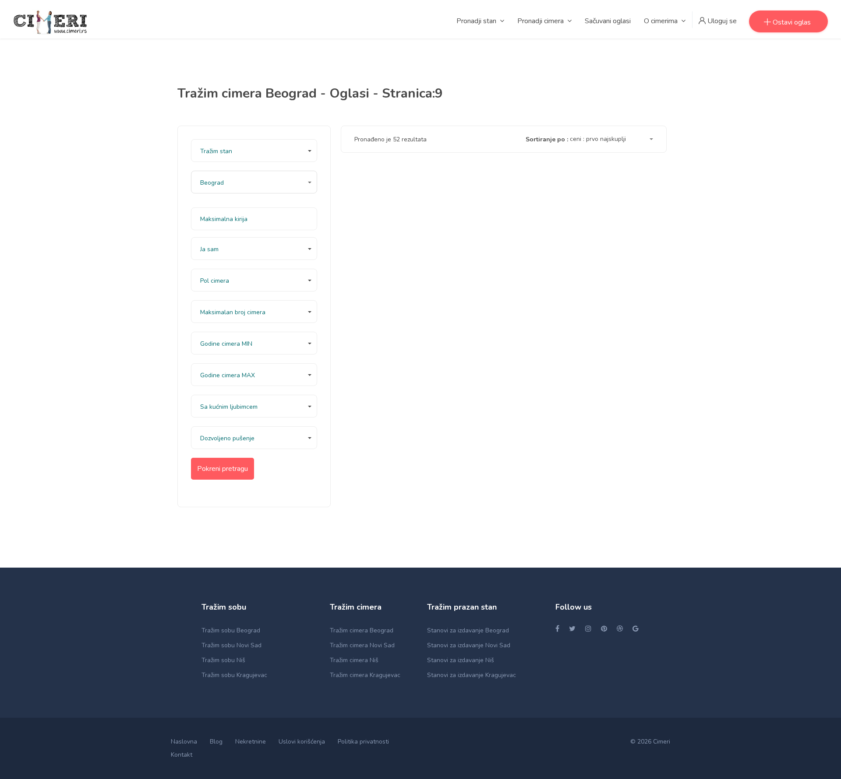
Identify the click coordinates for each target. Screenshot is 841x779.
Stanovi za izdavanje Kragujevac (471, 675)
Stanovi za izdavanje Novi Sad (468, 645)
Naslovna (184, 741)
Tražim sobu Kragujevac (234, 675)
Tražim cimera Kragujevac (365, 675)
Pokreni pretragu (222, 469)
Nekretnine (250, 741)
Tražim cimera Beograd (361, 630)
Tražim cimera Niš (354, 660)
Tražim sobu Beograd (230, 630)
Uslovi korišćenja (302, 741)
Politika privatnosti (363, 741)
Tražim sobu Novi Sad (231, 645)
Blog (216, 741)
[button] (254, 150)
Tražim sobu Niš (223, 660)
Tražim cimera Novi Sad (362, 645)
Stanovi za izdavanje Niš (460, 660)
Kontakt (181, 755)
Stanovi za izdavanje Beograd (468, 630)
